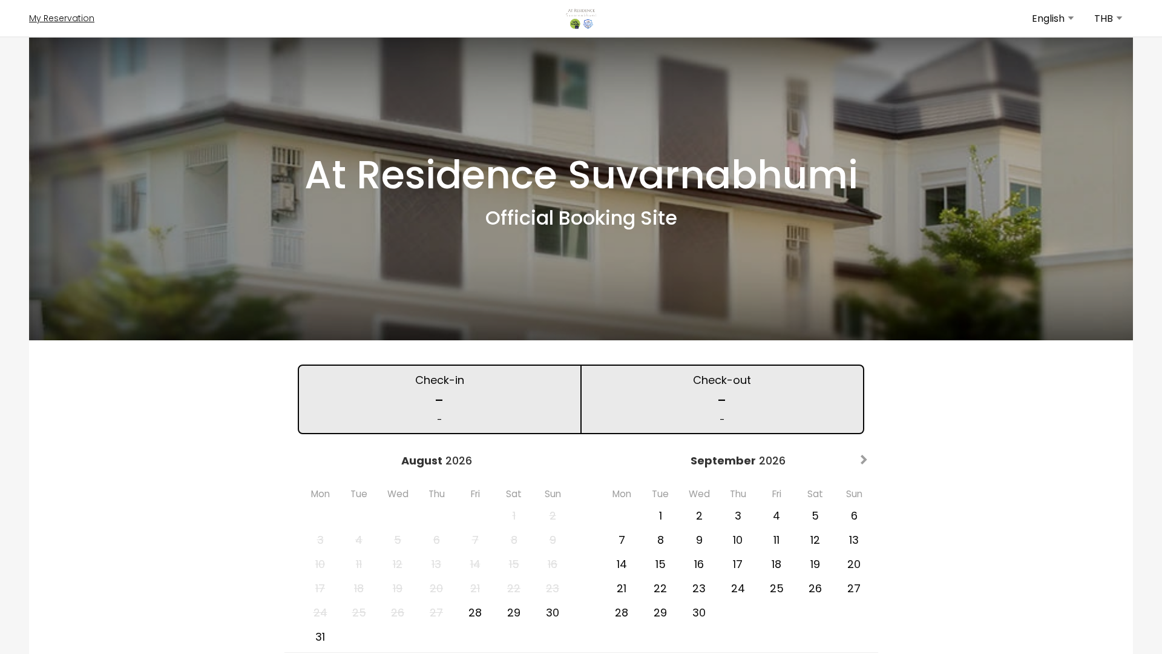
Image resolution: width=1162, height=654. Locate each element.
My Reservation (61, 18)
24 (738, 588)
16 (699, 564)
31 (320, 636)
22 (660, 588)
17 (738, 564)
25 (777, 588)
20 (854, 564)
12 (815, 539)
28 (475, 612)
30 (552, 612)
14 (622, 564)
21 (621, 588)
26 (815, 588)
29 (513, 612)
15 (660, 564)
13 (854, 539)
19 (815, 564)
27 (854, 588)
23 (699, 588)
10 (738, 539)
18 (776, 564)
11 (776, 539)
